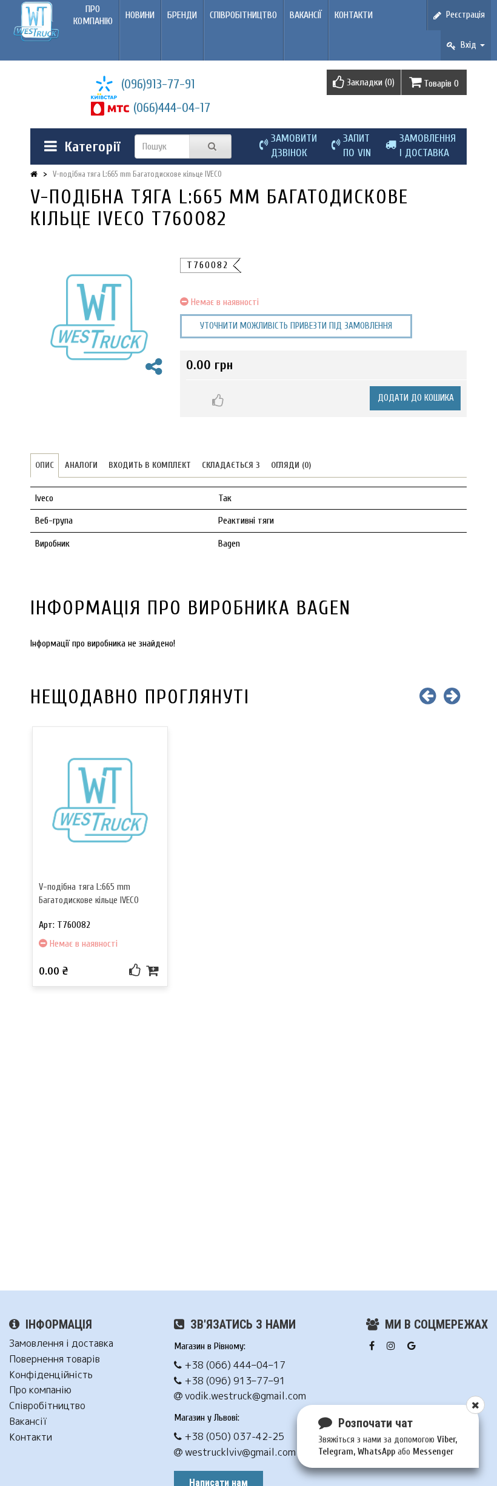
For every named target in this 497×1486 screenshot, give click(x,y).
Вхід (467, 45)
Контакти (354, 15)
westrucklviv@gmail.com (239, 1452)
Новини (140, 15)
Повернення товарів (54, 1359)
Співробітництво (243, 15)
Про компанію (93, 15)
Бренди (182, 15)
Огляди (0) (291, 465)
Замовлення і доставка (61, 1343)
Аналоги (81, 465)
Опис (44, 465)
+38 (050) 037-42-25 (233, 1436)
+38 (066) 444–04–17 (233, 1365)
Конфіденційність (51, 1375)
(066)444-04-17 (171, 108)
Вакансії (306, 15)
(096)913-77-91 (158, 84)
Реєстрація (463, 15)
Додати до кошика (416, 398)
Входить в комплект (149, 465)
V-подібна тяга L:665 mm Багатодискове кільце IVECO (137, 174)
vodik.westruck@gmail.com (244, 1396)
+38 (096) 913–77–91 (233, 1381)
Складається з (231, 465)
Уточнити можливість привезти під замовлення (296, 326)
